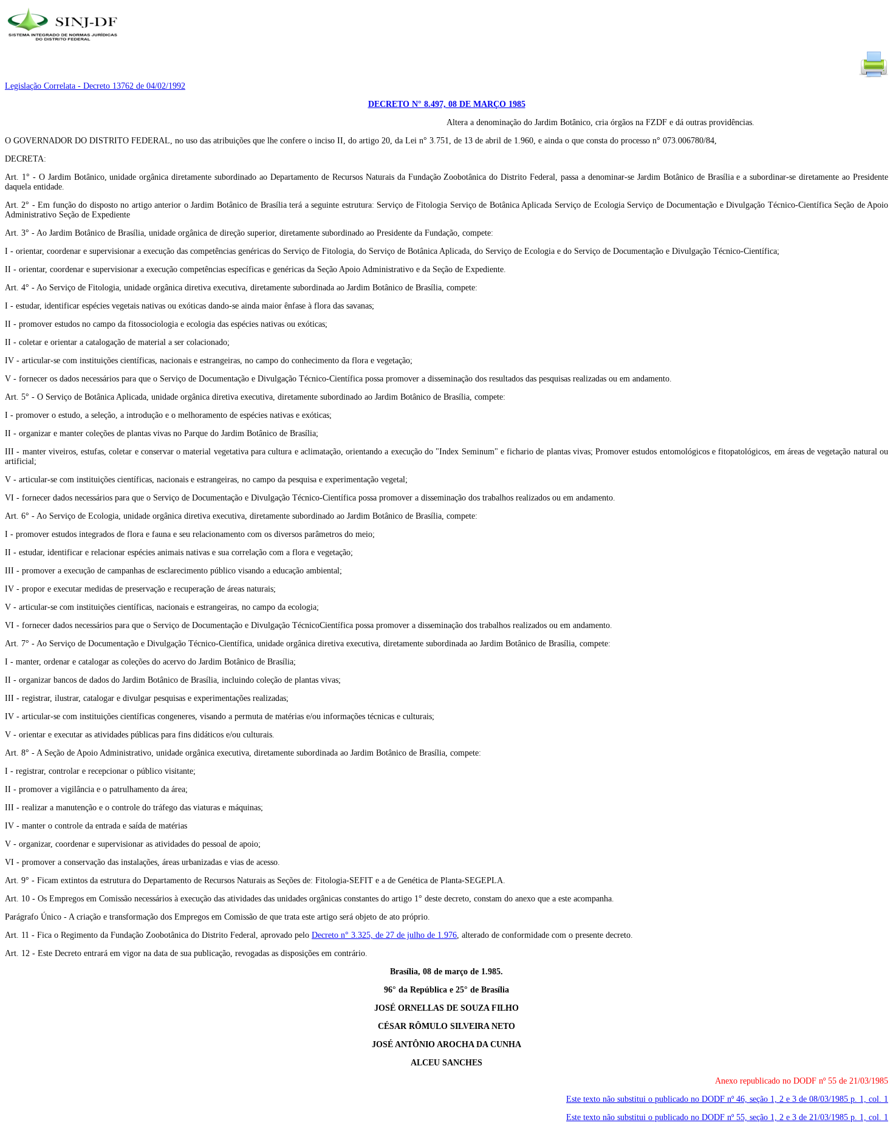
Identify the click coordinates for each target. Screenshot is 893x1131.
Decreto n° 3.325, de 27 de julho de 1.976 (384, 935)
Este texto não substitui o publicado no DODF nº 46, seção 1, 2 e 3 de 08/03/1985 (727, 1099)
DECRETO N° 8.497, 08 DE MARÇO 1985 (446, 104)
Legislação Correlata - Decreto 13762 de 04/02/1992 (95, 86)
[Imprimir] (873, 76)
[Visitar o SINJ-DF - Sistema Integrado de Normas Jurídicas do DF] (64, 44)
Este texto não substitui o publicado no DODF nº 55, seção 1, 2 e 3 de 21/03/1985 (727, 1117)
